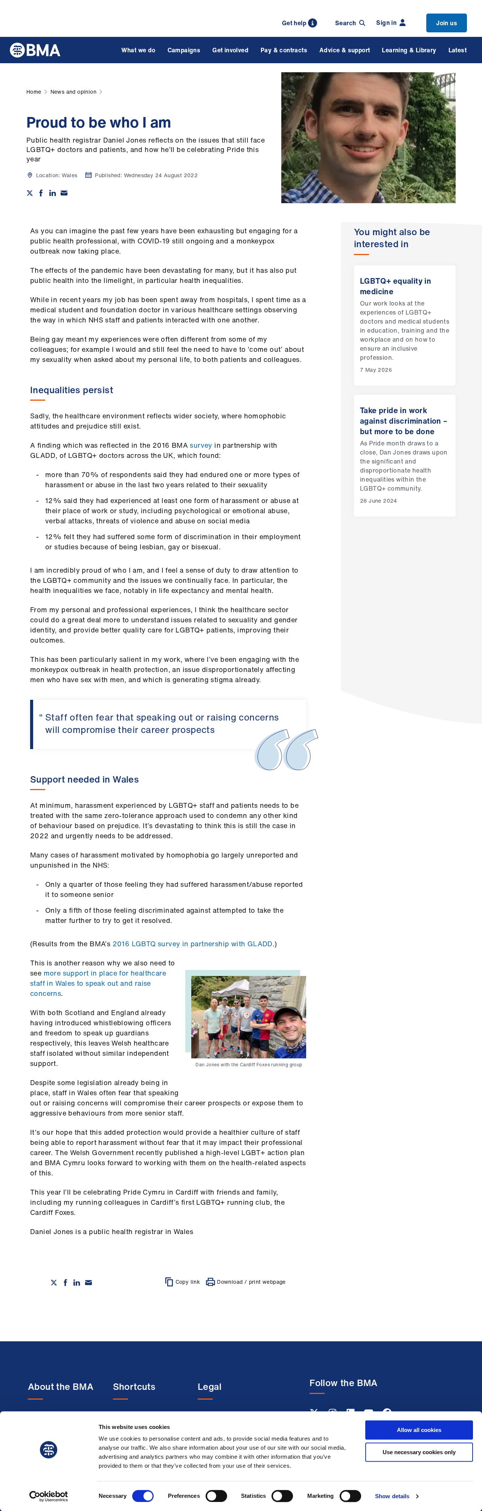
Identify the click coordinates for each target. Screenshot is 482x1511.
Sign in (386, 22)
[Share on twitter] (29, 193)
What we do (138, 50)
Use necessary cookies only (419, 1452)
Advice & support (344, 50)
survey (201, 445)
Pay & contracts (284, 50)
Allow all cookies (419, 1430)
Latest (457, 50)
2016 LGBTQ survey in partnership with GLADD (193, 944)
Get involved (230, 50)
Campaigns (184, 50)
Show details (392, 1496)
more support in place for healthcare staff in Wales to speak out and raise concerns (98, 983)
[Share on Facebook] (41, 193)
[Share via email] (64, 193)
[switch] (216, 1496)
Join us (446, 22)
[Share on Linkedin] (52, 193)
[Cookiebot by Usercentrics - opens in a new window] (49, 1496)
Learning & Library (409, 50)
